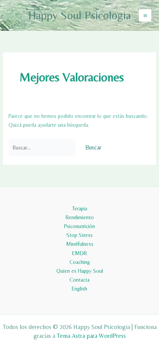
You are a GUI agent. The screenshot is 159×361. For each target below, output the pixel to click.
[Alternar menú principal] (145, 15)
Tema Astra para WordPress (91, 335)
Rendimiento (80, 217)
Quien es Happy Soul (79, 271)
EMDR (79, 253)
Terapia (79, 208)
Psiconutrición (79, 226)
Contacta (79, 280)
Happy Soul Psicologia (79, 15)
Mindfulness (79, 244)
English (79, 288)
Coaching (79, 262)
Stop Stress (79, 235)
